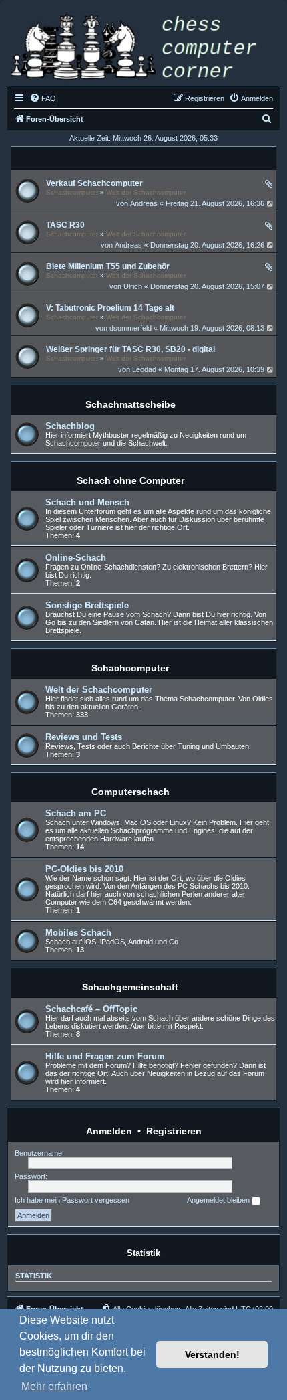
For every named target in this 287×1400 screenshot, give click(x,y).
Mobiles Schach (78, 933)
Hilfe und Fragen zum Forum (105, 1056)
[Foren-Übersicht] (143, 48)
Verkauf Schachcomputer (94, 183)
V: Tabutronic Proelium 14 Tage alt (110, 308)
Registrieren (174, 1131)
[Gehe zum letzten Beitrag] (270, 203)
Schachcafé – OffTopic (91, 1009)
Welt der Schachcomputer (146, 192)
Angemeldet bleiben (219, 1200)
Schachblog (70, 426)
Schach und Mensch (87, 502)
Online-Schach (75, 558)
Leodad (144, 369)
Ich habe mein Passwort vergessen (72, 1200)
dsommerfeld (130, 328)
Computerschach (130, 791)
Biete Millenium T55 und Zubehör (108, 266)
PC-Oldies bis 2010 (84, 869)
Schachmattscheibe (130, 404)
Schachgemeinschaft (130, 987)
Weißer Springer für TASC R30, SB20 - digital (130, 349)
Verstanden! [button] (212, 1354)
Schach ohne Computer (130, 480)
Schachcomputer (72, 192)
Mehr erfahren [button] (54, 1386)
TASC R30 (65, 225)
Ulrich (132, 286)
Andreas (144, 203)
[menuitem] (42, 98)
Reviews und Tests (83, 737)
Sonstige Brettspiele (87, 605)
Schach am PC (75, 813)
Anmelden (109, 1131)
